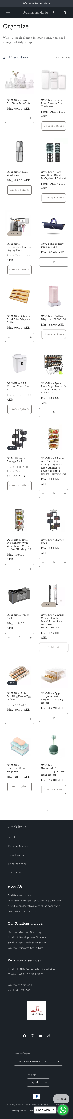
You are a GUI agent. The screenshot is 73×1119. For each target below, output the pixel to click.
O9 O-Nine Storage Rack (52, 542)
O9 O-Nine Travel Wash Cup (18, 174)
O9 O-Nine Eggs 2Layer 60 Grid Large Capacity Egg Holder (52, 698)
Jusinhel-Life (22, 1105)
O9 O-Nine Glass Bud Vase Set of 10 (18, 102)
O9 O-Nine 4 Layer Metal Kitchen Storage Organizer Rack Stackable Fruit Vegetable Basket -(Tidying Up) (53, 466)
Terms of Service (18, 846)
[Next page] (47, 810)
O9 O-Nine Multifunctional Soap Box (16, 768)
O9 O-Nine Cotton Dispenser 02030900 (53, 318)
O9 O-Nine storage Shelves (18, 616)
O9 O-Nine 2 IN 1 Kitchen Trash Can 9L (18, 386)
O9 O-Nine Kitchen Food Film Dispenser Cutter (19, 319)
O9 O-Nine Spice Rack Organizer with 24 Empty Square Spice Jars (53, 388)
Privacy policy (19, 1111)
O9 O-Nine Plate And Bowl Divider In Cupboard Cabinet (53, 175)
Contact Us (14, 872)
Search (12, 837)
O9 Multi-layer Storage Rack (16, 460)
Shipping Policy (17, 863)
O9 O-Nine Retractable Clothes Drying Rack (19, 247)
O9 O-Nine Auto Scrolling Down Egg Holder (19, 696)
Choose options (53, 125)
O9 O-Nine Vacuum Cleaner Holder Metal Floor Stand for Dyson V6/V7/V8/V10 (53, 621)
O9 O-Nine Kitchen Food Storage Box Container (52, 103)
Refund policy (16, 855)
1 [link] (26, 810)
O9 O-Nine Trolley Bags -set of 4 (52, 246)
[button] (8, 12)
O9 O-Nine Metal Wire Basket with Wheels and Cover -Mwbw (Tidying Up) (19, 544)
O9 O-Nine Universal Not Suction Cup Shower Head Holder (53, 770)
